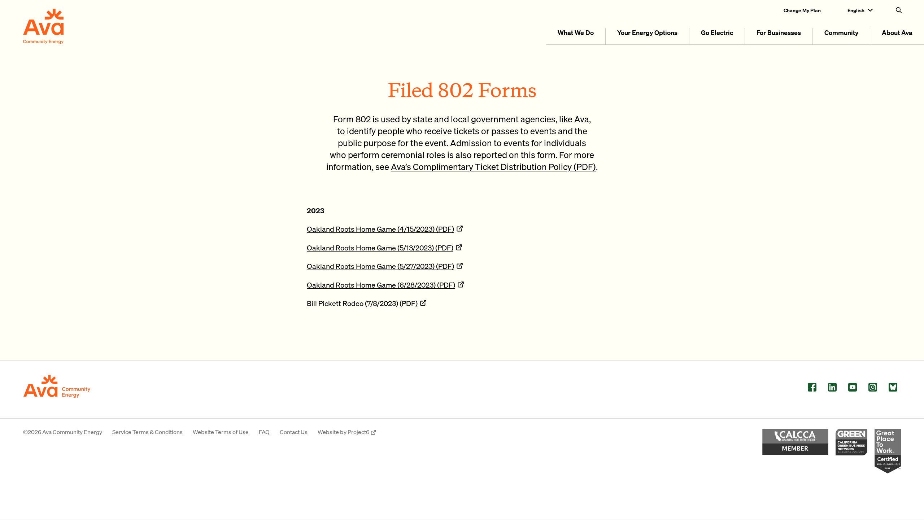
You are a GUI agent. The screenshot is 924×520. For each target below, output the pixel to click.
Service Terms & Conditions (147, 432)
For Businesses (779, 32)
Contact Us (294, 432)
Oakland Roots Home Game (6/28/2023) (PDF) (381, 284)
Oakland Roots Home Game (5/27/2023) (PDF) (380, 266)
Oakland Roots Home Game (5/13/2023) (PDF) (380, 247)
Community (841, 32)
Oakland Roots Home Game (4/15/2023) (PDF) (380, 228)
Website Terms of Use (221, 432)
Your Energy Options (647, 32)
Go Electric (717, 32)
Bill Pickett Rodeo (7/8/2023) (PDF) (362, 303)
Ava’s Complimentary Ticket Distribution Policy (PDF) (493, 166)
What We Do (576, 32)
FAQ (264, 432)
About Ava (897, 32)
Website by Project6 (344, 432)
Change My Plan (802, 10)
